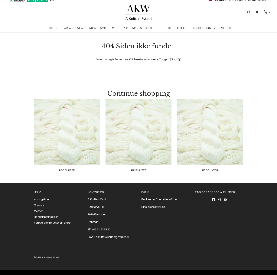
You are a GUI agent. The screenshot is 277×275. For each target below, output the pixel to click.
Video (226, 28)
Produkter (67, 170)
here (137, 59)
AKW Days (97, 28)
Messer (38, 211)
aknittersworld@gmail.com (112, 237)
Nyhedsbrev (204, 28)
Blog (166, 28)
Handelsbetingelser (46, 217)
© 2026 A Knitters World (46, 257)
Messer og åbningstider (134, 28)
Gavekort (39, 205)
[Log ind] (257, 12)
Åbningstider (42, 199)
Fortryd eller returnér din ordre (52, 222)
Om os (182, 28)
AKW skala (73, 28)
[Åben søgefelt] (248, 12)
